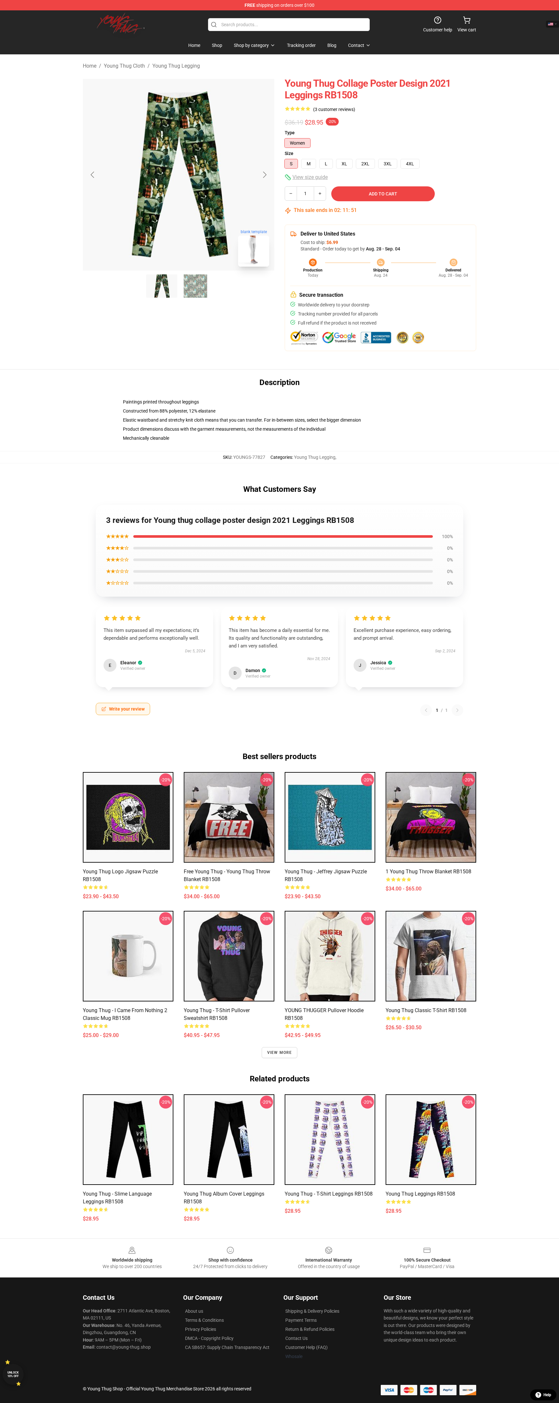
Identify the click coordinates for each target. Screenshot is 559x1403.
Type (290, 132)
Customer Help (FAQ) (306, 1347)
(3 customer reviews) (334, 109)
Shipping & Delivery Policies (312, 1311)
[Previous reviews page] (426, 710)
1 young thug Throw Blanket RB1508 (428, 871)
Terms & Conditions (204, 1320)
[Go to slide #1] (161, 286)
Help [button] (547, 1395)
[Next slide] (264, 175)
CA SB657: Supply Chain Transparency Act (227, 1347)
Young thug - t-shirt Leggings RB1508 (329, 1194)
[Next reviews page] (457, 710)
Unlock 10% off (13, 1374)
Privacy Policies (200, 1329)
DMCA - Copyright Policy (209, 1338)
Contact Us (296, 1338)
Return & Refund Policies (309, 1329)
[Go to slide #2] (195, 286)
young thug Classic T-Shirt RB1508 (426, 1010)
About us (194, 1311)
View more (279, 1052)
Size (289, 153)
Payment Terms (301, 1320)
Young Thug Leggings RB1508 (420, 1194)
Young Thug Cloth (124, 66)
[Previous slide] (93, 175)
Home (89, 66)
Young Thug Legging (176, 66)
